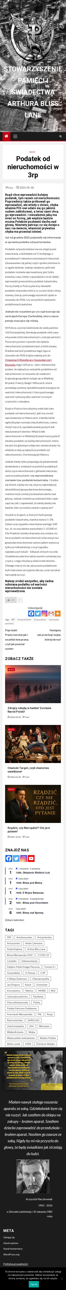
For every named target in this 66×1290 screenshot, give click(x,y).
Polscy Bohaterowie (17, 1002)
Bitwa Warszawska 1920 (19, 955)
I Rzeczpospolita (40, 978)
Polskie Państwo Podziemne (22, 1008)
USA (31, 1026)
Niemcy (29, 990)
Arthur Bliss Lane (36, 949)
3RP (13, 619)
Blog (32, 152)
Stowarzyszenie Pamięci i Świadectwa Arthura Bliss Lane (33, 92)
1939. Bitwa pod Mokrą (29, 882)
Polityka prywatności (15, 1263)
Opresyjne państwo (17, 996)
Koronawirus (13, 990)
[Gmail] (51, 613)
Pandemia (38, 996)
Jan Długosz (13, 984)
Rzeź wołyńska (15, 1020)
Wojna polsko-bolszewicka (21, 1038)
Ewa (10, 187)
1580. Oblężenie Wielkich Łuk (33, 872)
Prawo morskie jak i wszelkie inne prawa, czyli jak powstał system (17, 639)
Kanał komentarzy (13, 1248)
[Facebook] (31, 613)
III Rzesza (30, 972)
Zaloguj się (9, 1237)
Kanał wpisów (10, 1243)
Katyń (28, 984)
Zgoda (33, 1284)
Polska (36, 1002)
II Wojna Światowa (17, 978)
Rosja (50, 1014)
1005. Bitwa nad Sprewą (29, 912)
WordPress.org (11, 1254)
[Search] (60, 136)
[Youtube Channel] (31, 858)
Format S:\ (50, 966)
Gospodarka (40, 619)
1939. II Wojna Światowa (30, 892)
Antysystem (13, 943)
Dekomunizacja (29, 961)
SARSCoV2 (33, 1020)
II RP (43, 972)
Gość (27, 717)
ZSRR (28, 1043)
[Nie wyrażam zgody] (61, 1278)
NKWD (42, 990)
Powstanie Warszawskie (19, 1014)
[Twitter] (38, 613)
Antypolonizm (24, 619)
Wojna (31, 1032)
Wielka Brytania (15, 1032)
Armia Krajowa (14, 949)
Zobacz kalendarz (14, 920)
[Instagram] (44, 613)
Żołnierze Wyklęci (45, 1043)
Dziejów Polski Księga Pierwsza (23, 966)
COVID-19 (43, 955)
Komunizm (41, 984)
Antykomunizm (24, 937)
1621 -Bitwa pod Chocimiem (32, 902)
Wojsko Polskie (48, 1038)
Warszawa (44, 1026)
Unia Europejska (15, 1026)
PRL (40, 1014)
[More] (58, 613)
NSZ (53, 990)
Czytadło (12, 961)
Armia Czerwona (33, 943)
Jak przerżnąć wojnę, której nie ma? (49, 635)
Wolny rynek (13, 1043)
